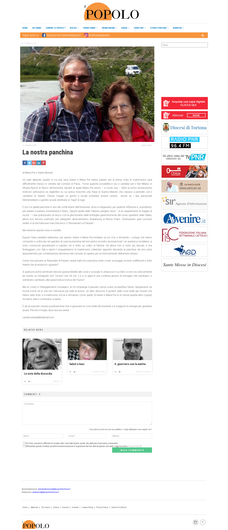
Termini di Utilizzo (119, 507)
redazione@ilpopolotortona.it (45, 492)
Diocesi (73, 27)
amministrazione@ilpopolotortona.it (54, 489)
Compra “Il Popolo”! (55, 27)
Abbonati (34, 507)
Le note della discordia (38, 373)
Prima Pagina (108, 27)
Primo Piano (89, 27)
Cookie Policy (87, 507)
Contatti (75, 507)
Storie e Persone (158, 27)
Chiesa (124, 27)
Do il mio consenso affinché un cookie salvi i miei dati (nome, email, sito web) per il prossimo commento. (72, 443)
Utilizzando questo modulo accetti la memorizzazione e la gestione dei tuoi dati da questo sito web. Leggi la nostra (83, 446)
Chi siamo (36, 27)
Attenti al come (99, 372)
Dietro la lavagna (143, 372)
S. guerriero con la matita (130, 364)
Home (25, 27)
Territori (138, 27)
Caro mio (56, 381)
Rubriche (177, 27)
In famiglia (29, 43)
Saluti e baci (76, 364)
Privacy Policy (134, 446)
